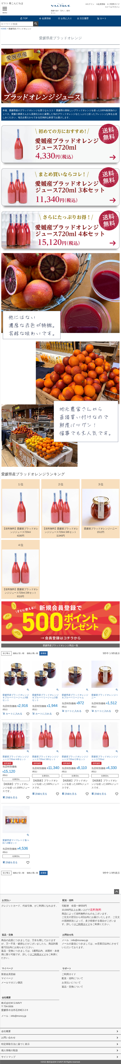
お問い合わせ (8, 1037)
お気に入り (66, 18)
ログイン (90, 4)
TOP (25, 18)
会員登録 (101, 4)
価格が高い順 (32, 653)
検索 (35, 23)
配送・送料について (72, 978)
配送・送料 (67, 900)
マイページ (7, 968)
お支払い (6, 900)
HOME (3, 29)
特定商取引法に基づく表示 (15, 1044)
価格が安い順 (18, 653)
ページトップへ (116, 891)
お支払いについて (71, 982)
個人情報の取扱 (9, 1050)
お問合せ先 (67, 934)
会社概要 (6, 997)
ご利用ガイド (114, 4)
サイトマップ (8, 1056)
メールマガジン (113, 7)
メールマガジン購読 (12, 982)
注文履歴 (84, 18)
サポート (66, 968)
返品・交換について (72, 986)
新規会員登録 (8, 974)
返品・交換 (7, 934)
